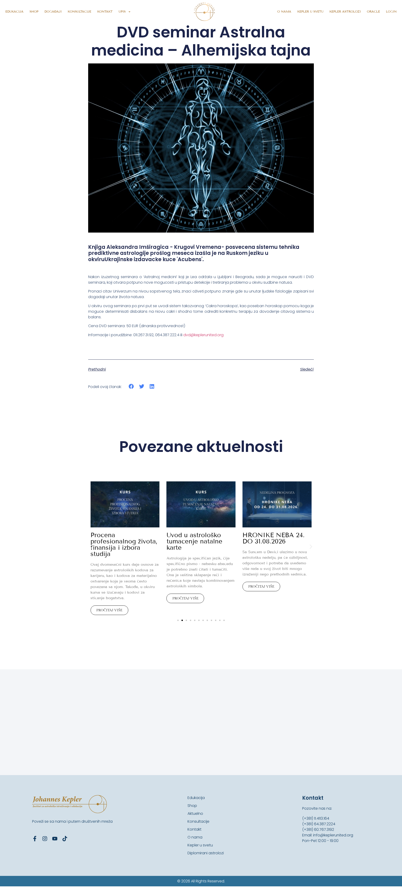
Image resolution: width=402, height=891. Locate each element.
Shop (34, 11)
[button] (131, 386)
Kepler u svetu (310, 11)
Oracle (373, 11)
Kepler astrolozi (345, 11)
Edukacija (14, 11)
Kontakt (105, 11)
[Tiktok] (64, 838)
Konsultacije (79, 11)
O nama (284, 11)
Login (391, 11)
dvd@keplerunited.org (203, 335)
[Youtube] (54, 838)
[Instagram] (44, 838)
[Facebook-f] (34, 838)
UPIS (122, 11)
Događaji (53, 11)
